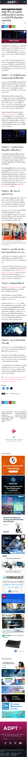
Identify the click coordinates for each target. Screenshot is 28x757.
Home (3, 6)
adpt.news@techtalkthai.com (16, 739)
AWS (7, 393)
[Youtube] (20, 743)
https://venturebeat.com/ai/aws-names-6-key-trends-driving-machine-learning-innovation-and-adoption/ (14, 379)
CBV (4, 23)
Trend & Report (18, 9)
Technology (8, 6)
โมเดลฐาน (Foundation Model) (10, 114)
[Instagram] (10, 743)
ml (19, 393)
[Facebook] (3, 26)
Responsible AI (16, 303)
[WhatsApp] (13, 26)
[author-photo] (14, 435)
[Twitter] (6, 26)
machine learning (14, 393)
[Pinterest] (10, 26)
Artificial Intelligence (16, 6)
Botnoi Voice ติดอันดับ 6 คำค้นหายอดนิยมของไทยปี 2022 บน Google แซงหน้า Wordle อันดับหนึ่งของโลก (20, 415)
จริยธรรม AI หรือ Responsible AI (14, 287)
